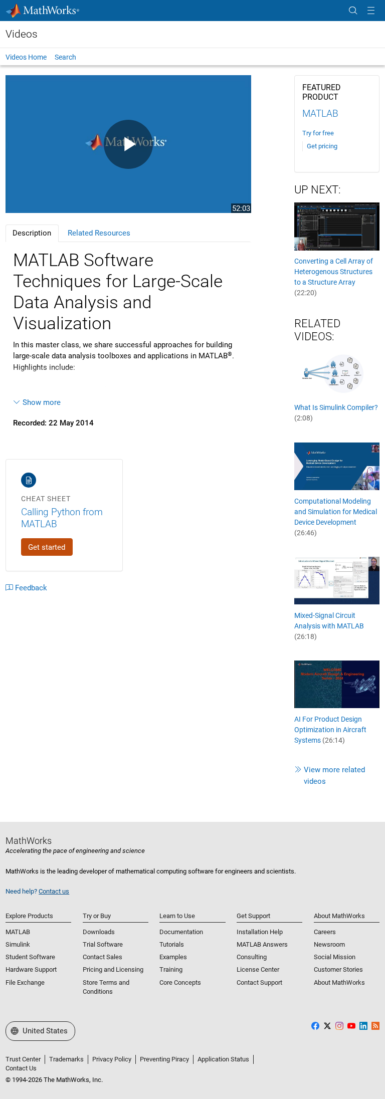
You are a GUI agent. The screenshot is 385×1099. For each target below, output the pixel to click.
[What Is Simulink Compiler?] (336, 372)
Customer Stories (338, 969)
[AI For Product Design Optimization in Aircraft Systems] (336, 684)
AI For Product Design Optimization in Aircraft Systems (330, 729)
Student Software (30, 957)
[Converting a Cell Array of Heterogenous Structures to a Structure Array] (336, 226)
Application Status (223, 1059)
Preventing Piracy (164, 1059)
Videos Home (26, 57)
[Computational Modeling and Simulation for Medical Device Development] (336, 466)
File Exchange (25, 982)
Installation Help (260, 932)
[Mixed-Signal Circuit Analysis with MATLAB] (336, 580)
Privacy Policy (111, 1059)
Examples (173, 957)
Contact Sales (102, 957)
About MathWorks (339, 982)
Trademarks (66, 1059)
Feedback (31, 587)
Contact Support (259, 982)
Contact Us (21, 1068)
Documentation (181, 932)
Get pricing (322, 146)
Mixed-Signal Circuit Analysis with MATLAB (329, 625)
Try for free (318, 133)
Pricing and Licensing (113, 969)
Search (65, 57)
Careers (325, 932)
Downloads (99, 932)
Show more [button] (42, 402)
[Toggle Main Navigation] (371, 11)
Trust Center (23, 1059)
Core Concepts (180, 982)
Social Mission (334, 957)
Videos (22, 34)
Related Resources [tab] (99, 233)
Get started (46, 547)
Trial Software (103, 944)
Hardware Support (31, 969)
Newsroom (329, 944)
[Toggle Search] (353, 11)
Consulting (252, 957)
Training (170, 969)
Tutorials (171, 944)
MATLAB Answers (262, 944)
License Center (258, 969)
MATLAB (320, 113)
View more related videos (334, 775)
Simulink (18, 944)
